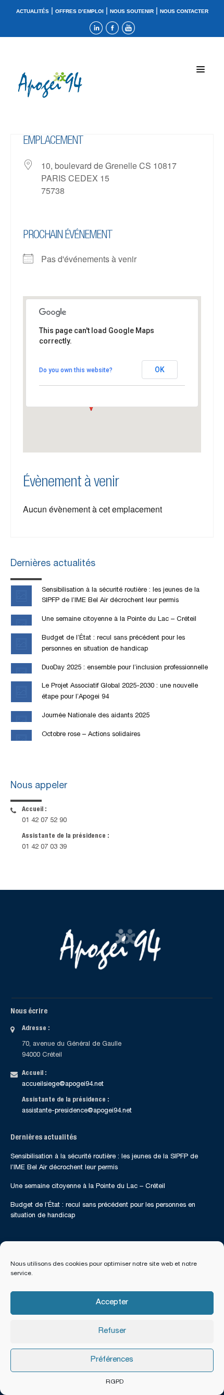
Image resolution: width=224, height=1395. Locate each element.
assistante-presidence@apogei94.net (77, 1111)
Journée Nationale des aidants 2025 (96, 716)
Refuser (112, 1331)
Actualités (32, 11)
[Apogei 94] (52, 85)
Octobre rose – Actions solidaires (91, 734)
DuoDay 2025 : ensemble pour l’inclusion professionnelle (125, 668)
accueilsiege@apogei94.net (63, 1084)
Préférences (112, 1360)
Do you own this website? (76, 370)
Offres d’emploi (79, 11)
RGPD (114, 1382)
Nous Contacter (184, 11)
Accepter (112, 1302)
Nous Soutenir (132, 11)
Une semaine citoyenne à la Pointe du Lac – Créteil (119, 619)
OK (160, 369)
